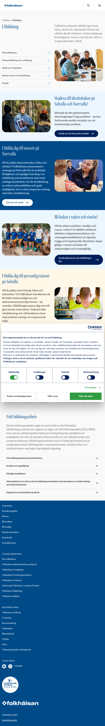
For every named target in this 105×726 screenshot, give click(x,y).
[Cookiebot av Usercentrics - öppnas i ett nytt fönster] (90, 328)
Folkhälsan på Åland (11, 612)
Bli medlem (7, 521)
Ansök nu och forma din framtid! (74, 133)
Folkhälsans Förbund (11, 580)
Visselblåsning (8, 543)
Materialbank (8, 633)
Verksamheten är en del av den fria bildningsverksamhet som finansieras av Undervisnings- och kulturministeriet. (48, 483)
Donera (5, 516)
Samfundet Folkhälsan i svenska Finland (20, 585)
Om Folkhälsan (9, 559)
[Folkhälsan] (13, 5)
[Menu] (99, 5)
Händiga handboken (15, 473)
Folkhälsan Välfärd (10, 596)
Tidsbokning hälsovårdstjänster (16, 649)
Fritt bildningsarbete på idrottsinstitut (24, 458)
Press (4, 644)
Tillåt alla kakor (85, 396)
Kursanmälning (9, 623)
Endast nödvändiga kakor (19, 396)
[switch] (39, 377)
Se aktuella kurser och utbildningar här (75, 260)
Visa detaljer (91, 387)
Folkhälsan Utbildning (12, 591)
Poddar (5, 639)
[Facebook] (4, 666)
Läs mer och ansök (14, 202)
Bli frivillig (6, 527)
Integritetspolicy (9, 720)
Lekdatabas (7, 628)
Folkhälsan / (7, 20)
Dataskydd (7, 537)
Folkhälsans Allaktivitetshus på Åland (19, 564)
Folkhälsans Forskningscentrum (16, 575)
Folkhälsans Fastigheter (13, 569)
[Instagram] (10, 666)
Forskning (6, 617)
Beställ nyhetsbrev (10, 532)
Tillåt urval (52, 396)
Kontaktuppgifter (10, 511)
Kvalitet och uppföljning (17, 466)
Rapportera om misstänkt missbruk (22, 492)
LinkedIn (18, 666)
